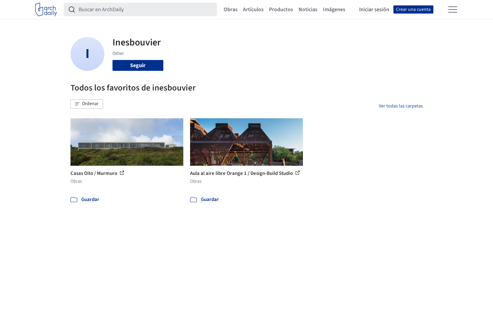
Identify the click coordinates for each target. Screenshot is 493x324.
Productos (281, 9)
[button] (86, 104)
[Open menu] (452, 9)
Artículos (253, 9)
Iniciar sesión (374, 9)
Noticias (308, 9)
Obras (231, 9)
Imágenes (334, 9)
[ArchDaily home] (46, 9)
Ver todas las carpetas (401, 106)
